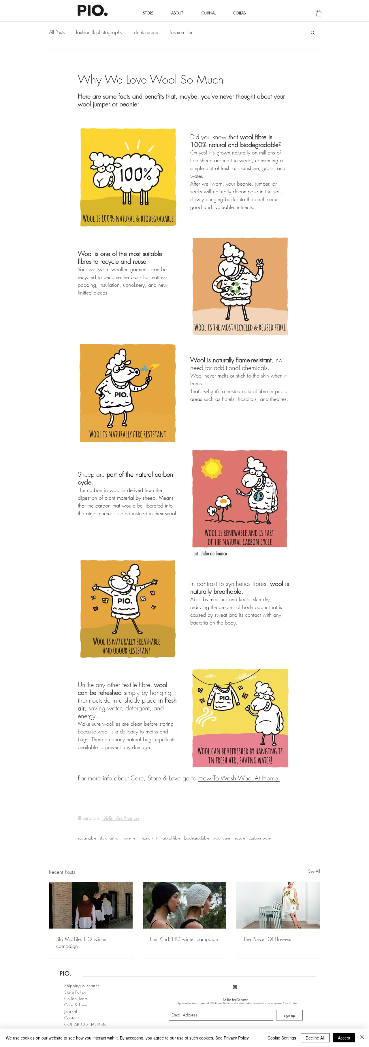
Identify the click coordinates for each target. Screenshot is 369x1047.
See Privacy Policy (232, 1038)
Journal (70, 1011)
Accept (344, 1038)
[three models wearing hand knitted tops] (91, 905)
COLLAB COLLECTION (85, 1024)
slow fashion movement (119, 837)
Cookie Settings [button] (282, 1038)
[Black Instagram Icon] (235, 987)
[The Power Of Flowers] (278, 905)
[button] (318, 13)
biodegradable (196, 837)
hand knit (149, 837)
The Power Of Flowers (267, 938)
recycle (239, 837)
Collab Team (76, 998)
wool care (221, 837)
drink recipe (146, 32)
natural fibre (170, 837)
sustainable (87, 837)
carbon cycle (260, 837)
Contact (71, 1017)
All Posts (57, 32)
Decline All (315, 1038)
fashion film (181, 32)
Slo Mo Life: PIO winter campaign (81, 942)
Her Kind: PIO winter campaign (184, 938)
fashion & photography (99, 32)
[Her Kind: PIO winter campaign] (184, 905)
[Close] (362, 1037)
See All (314, 871)
